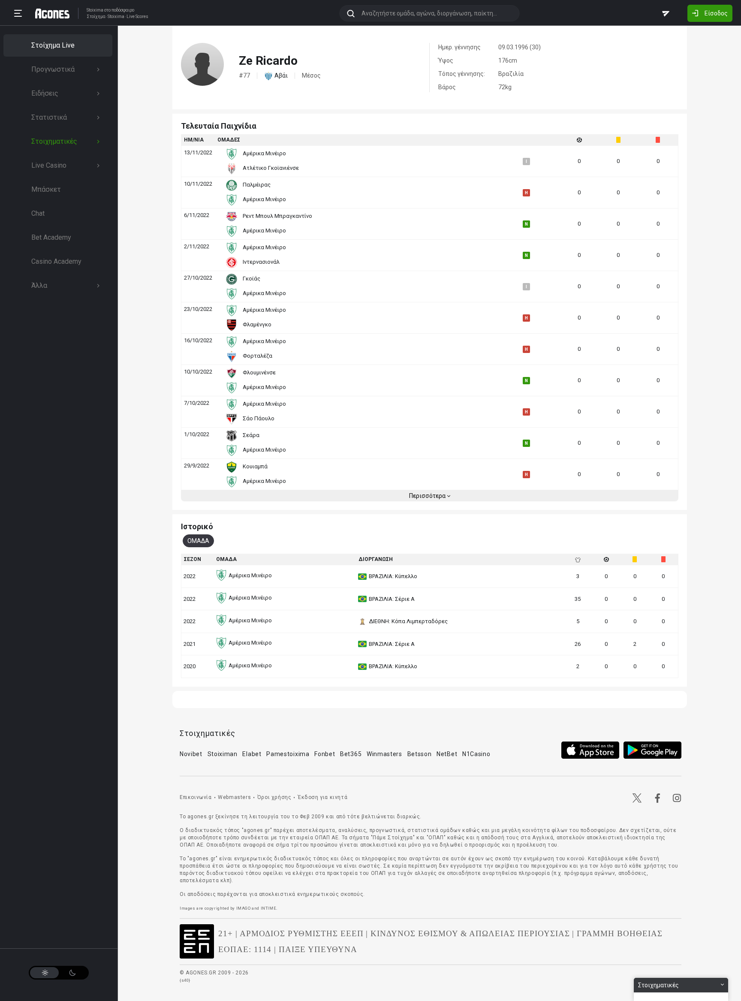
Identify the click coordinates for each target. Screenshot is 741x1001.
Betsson (419, 754)
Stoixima (95, 10)
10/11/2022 (198, 184)
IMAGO (243, 908)
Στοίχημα (96, 17)
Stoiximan (223, 754)
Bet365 (350, 754)
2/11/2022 (196, 246)
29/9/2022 (196, 465)
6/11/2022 (196, 215)
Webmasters (234, 797)
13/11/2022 (198, 152)
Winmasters (384, 754)
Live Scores (137, 17)
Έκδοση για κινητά (322, 797)
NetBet (447, 754)
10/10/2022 (198, 371)
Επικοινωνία (196, 797)
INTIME (269, 908)
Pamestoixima (287, 754)
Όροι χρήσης (274, 797)
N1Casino (476, 754)
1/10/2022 (196, 434)
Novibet (191, 754)
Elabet (251, 754)
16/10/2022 (198, 340)
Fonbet (324, 754)
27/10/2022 (198, 277)
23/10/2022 (198, 309)
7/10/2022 (196, 403)
